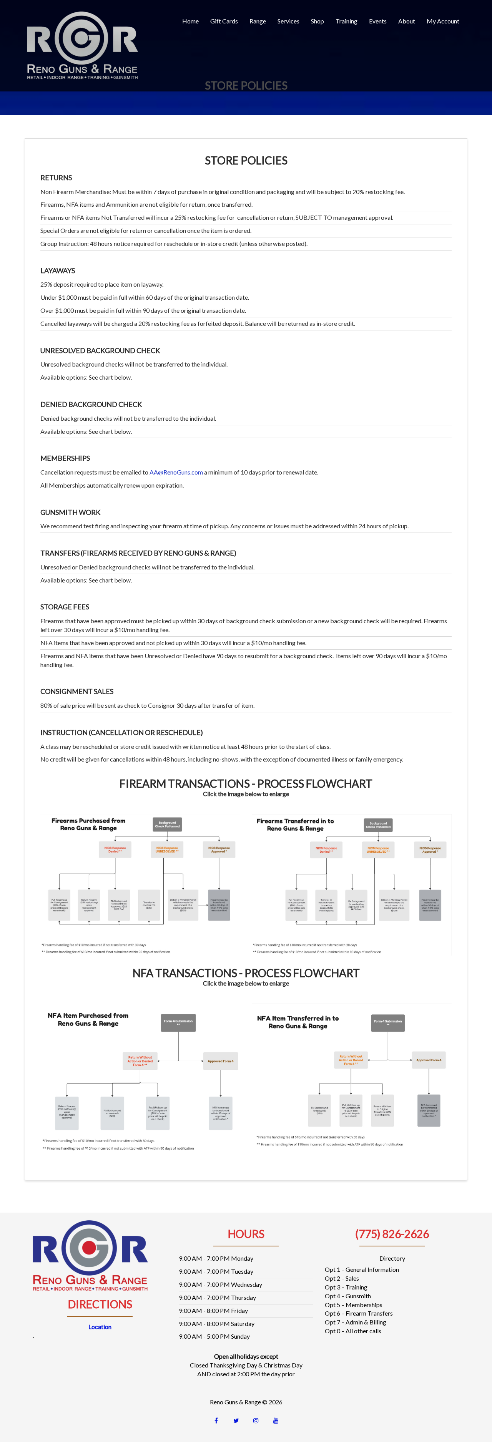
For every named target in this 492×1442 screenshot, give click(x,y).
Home (190, 21)
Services (288, 21)
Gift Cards (224, 21)
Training (346, 21)
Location (99, 1326)
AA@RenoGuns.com (176, 472)
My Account (443, 21)
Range (257, 21)
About (406, 21)
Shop (317, 21)
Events (378, 21)
